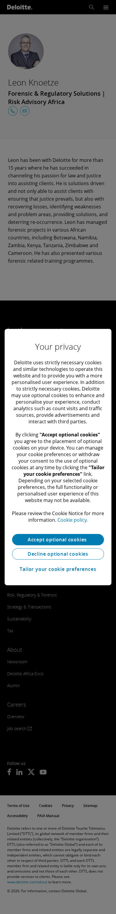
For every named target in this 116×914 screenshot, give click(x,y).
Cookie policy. (72, 520)
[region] (58, 457)
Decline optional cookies (58, 554)
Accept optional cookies (58, 539)
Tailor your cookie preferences (58, 569)
